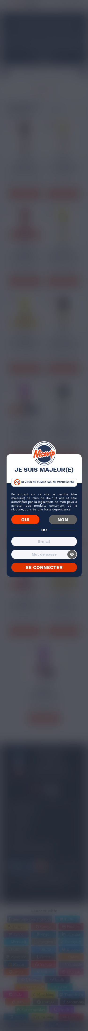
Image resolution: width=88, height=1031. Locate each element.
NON (62, 519)
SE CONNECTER (44, 567)
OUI (25, 519)
